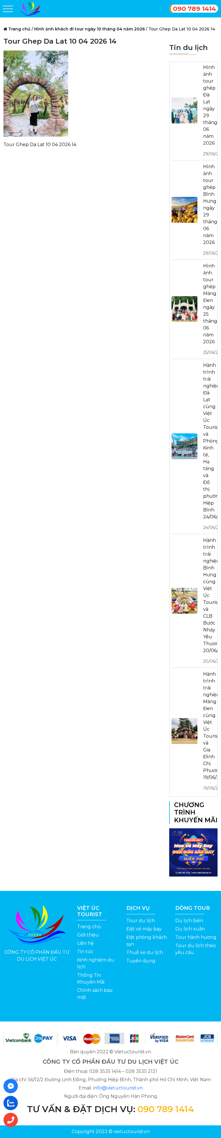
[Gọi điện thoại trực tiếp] (12, 1120)
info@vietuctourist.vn (118, 1088)
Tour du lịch (140, 920)
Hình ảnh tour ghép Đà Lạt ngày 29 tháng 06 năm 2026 (209, 110)
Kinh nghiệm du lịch (95, 963)
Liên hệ (85, 943)
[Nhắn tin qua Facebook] (12, 1086)
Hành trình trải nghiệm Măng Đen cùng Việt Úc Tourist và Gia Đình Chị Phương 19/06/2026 (209, 731)
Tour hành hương (195, 937)
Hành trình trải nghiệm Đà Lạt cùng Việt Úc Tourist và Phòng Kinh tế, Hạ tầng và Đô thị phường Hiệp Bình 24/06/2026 (209, 446)
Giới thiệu (88, 935)
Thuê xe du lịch (144, 952)
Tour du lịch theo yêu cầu (195, 949)
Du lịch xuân (190, 929)
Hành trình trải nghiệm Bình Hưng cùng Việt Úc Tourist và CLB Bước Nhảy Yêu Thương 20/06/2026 (209, 601)
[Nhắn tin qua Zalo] (12, 1103)
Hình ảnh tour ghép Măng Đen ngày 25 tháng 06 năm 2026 (209, 309)
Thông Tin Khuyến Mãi (90, 978)
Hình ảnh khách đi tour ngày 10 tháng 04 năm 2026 (89, 29)
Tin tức (85, 951)
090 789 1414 (194, 9)
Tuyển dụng (140, 960)
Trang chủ (19, 29)
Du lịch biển (189, 920)
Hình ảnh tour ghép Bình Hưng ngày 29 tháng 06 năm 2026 (209, 210)
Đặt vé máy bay (144, 929)
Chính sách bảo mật (95, 994)
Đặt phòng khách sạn (146, 941)
